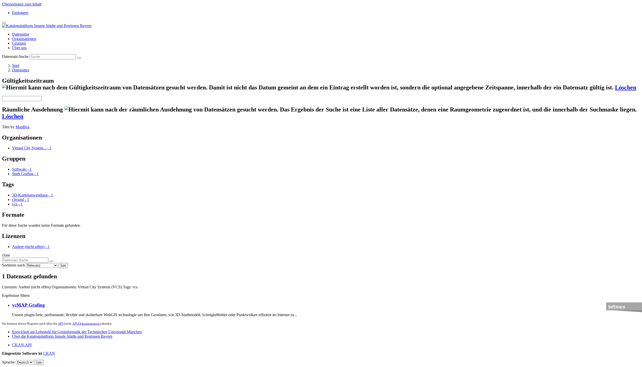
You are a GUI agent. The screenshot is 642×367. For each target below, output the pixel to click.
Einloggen (20, 13)
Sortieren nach (13, 265)
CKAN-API (22, 345)
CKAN (49, 353)
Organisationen (24, 39)
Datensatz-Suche (15, 56)
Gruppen (19, 43)
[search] (51, 261)
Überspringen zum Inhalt (21, 4)
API (60, 323)
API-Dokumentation (86, 323)
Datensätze (20, 34)
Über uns (19, 48)
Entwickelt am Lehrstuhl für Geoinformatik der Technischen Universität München (77, 332)
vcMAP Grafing (28, 305)
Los (63, 265)
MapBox (23, 127)
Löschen (625, 87)
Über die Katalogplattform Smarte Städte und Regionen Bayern (62, 336)
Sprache (8, 362)
